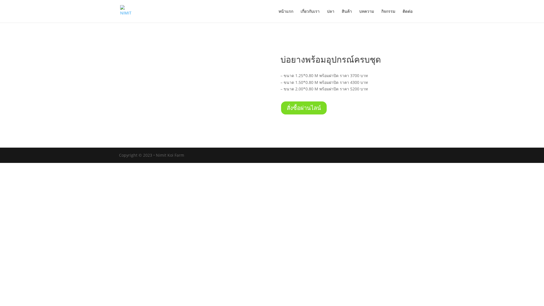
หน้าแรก (286, 11)
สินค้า (347, 11)
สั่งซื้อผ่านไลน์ (304, 108)
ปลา (330, 11)
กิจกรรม (388, 11)
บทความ (366, 11)
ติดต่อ (408, 11)
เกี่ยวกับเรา (310, 11)
